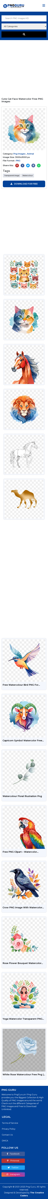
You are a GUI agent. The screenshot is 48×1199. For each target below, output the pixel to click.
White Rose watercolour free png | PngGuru (23, 1074)
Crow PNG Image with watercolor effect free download (22, 907)
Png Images (19, 154)
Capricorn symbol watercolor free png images (22, 740)
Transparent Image (11, 175)
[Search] (24, 34)
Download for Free (26, 184)
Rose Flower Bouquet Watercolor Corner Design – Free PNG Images (22, 963)
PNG (18, 161)
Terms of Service (10, 1123)
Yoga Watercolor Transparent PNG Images (22, 1019)
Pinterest (14, 1161)
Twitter (15, 1167)
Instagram (14, 1174)
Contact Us (7, 1135)
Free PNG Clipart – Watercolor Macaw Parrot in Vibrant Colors (20, 852)
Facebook (14, 1154)
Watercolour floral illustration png (22, 796)
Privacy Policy (8, 1129)
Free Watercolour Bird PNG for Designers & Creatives (20, 685)
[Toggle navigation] (44, 6)
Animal (30, 154)
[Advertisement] (24, 68)
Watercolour (28, 175)
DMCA (5, 1141)
